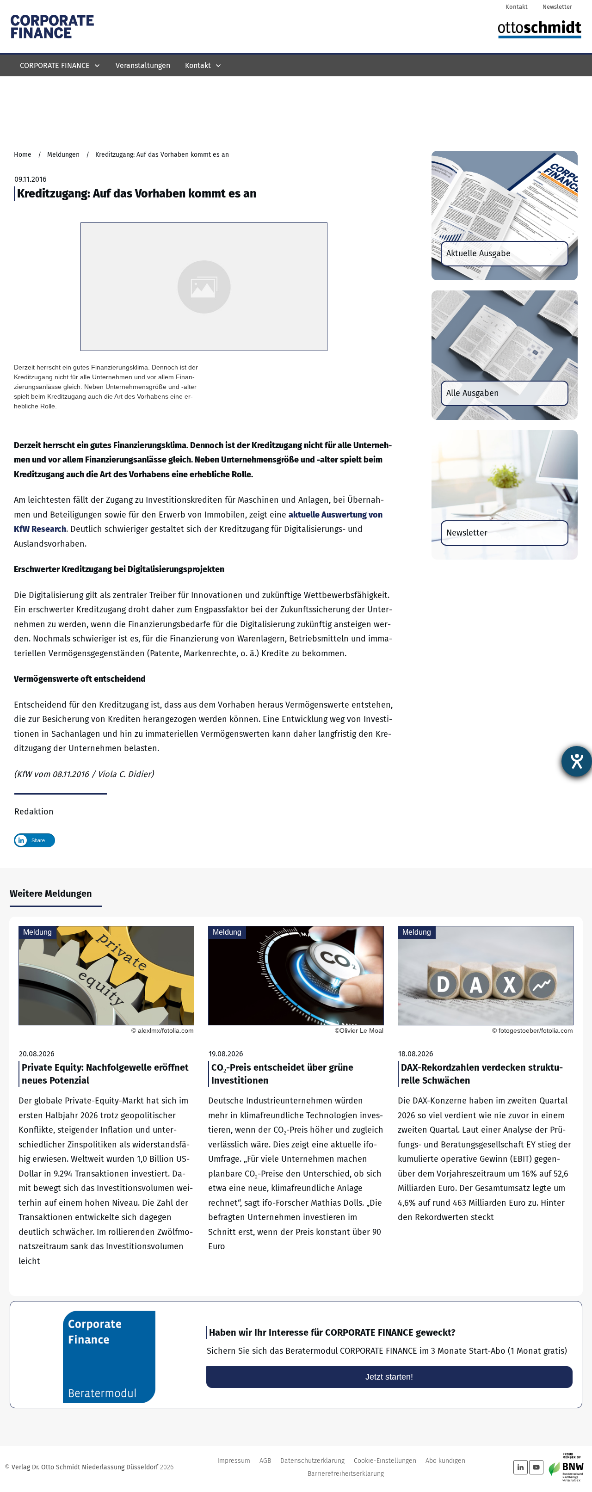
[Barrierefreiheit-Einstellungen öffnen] (576, 761)
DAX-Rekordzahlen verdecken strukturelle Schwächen (486, 1106)
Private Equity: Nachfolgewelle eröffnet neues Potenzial (106, 1106)
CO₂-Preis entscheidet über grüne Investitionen (296, 1106)
